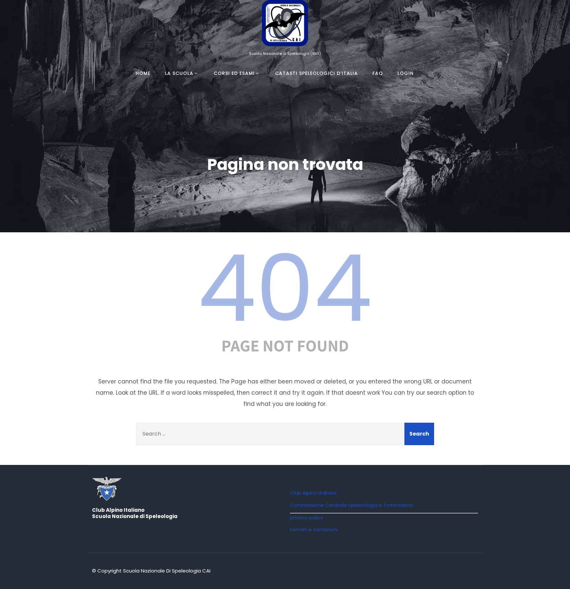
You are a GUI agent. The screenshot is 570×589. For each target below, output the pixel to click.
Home (143, 73)
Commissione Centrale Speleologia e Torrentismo (351, 505)
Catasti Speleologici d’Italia (316, 73)
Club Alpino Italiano (313, 492)
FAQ (377, 73)
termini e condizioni (313, 529)
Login (405, 73)
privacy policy (306, 517)
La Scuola (179, 73)
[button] (431, 74)
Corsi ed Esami (234, 73)
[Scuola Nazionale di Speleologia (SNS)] (285, 47)
